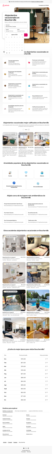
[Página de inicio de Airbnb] (6, 5)
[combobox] (16, 26)
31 (9, 53)
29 (21, 50)
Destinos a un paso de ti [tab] (8, 411)
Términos (29, 451)
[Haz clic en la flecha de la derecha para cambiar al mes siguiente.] (21, 34)
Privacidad (23, 451)
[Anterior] (23, 130)
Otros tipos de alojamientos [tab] (21, 411)
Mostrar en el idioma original (37, 1)
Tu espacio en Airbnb (44, 5)
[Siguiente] (29, 130)
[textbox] (10, 31)
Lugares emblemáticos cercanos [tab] (36, 411)
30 (6, 53)
